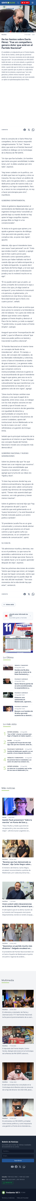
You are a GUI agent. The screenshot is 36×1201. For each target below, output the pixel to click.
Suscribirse (18, 1160)
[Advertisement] (18, 105)
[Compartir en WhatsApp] (33, 129)
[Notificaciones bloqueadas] (18, 2)
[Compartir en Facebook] (24, 129)
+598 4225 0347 (10, 1179)
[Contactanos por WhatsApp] (23, 1166)
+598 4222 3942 (12, 1177)
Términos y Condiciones (8, 1198)
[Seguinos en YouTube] (12, 1166)
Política (4, 34)
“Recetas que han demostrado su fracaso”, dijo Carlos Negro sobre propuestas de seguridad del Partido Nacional (17, 863)
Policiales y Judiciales (21, 679)
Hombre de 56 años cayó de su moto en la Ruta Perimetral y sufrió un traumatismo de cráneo (23, 672)
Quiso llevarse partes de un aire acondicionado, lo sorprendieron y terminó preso (24, 686)
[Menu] (32, 3)
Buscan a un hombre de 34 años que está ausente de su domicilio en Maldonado (24, 713)
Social (4, 817)
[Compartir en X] (29, 130)
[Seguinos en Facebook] (16, 1166)
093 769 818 (20, 1179)
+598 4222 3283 (24, 1177)
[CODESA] (18, 638)
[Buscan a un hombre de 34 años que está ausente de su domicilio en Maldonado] (8, 708)
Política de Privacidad (22, 1198)
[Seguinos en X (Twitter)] (20, 1166)
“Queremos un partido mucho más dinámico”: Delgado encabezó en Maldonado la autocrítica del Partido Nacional (18, 947)
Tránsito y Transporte (21, 665)
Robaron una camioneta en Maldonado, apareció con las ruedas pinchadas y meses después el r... (23, 699)
